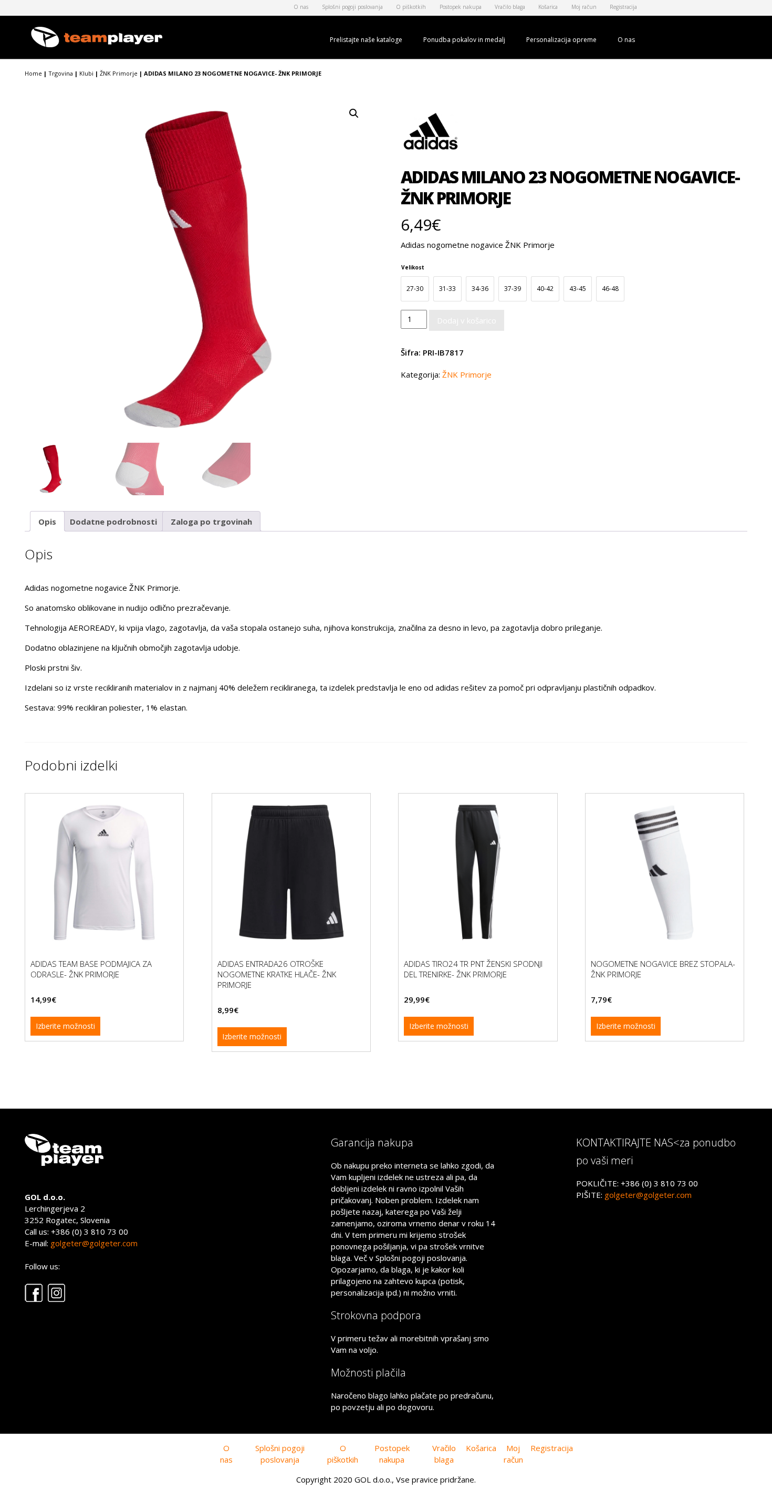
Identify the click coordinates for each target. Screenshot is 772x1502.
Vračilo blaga (510, 7)
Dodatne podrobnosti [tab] (113, 521)
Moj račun (584, 7)
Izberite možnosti (65, 1026)
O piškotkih (411, 7)
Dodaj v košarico (466, 320)
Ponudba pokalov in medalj (464, 39)
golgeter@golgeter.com (94, 1243)
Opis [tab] (47, 521)
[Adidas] (432, 135)
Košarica (548, 7)
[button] (354, 113)
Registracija (623, 7)
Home (33, 73)
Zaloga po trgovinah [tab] (211, 521)
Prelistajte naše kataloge (366, 39)
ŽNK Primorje (119, 73)
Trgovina (60, 73)
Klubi (86, 73)
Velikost (412, 267)
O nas (301, 7)
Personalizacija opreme (561, 39)
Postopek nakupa (461, 7)
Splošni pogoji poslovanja (352, 7)
